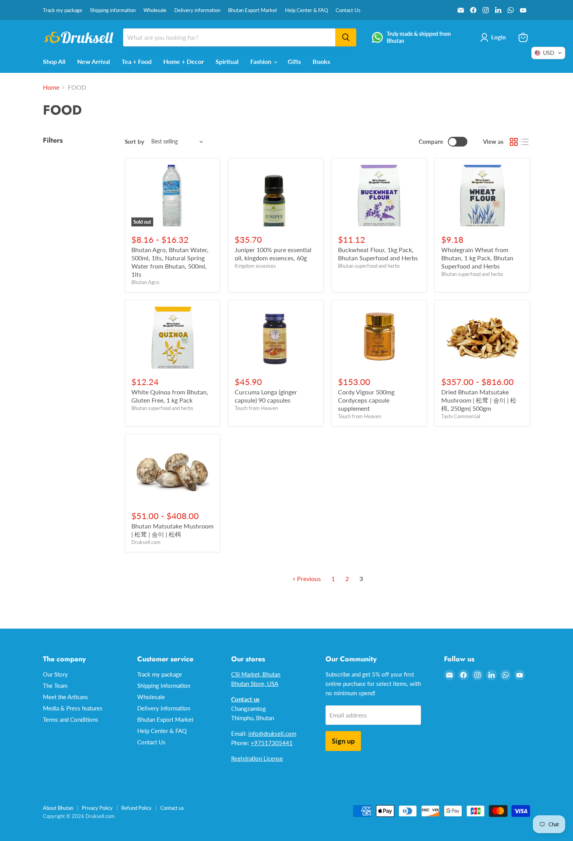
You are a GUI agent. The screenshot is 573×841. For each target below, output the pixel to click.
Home (51, 87)
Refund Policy (136, 808)
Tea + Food (137, 61)
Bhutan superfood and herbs (369, 266)
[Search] (345, 37)
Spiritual (227, 61)
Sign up (343, 741)
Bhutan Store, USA (254, 683)
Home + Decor (183, 61)
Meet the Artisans (65, 696)
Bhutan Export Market (252, 10)
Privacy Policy (97, 808)
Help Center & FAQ (306, 10)
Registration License (257, 758)
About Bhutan (58, 808)
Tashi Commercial (460, 416)
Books (321, 61)
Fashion (261, 61)
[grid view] (513, 141)
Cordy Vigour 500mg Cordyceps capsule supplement (366, 400)
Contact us (172, 808)
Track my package (62, 10)
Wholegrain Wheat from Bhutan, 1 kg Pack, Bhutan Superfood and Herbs (477, 258)
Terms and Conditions (70, 719)
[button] (548, 53)
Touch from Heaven (256, 408)
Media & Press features (73, 708)
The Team (55, 685)
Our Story (55, 674)
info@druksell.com (272, 733)
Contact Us (348, 10)
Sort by (134, 141)
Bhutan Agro (145, 282)
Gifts (294, 61)
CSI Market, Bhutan (255, 674)
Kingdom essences (255, 266)
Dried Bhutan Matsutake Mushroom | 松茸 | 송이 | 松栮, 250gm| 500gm (478, 400)
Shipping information (113, 10)
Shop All (54, 61)
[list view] (524, 141)
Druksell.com (146, 542)
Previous (308, 578)
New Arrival (93, 61)
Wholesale (154, 10)
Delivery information (197, 10)
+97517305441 (272, 742)
